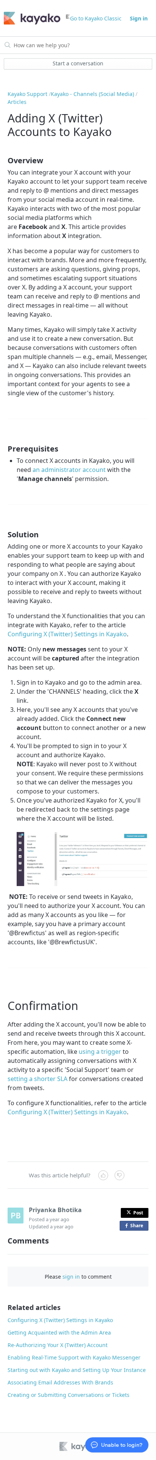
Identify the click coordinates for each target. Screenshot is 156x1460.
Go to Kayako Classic (96, 18)
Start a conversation (78, 63)
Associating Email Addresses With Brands (60, 1382)
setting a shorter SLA (37, 1079)
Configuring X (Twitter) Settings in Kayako (67, 634)
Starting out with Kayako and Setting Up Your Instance (77, 1369)
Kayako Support (27, 93)
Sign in (139, 18)
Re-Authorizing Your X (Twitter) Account (58, 1345)
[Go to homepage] (32, 18)
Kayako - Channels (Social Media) (92, 93)
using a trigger (100, 1051)
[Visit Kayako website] (80, 1446)
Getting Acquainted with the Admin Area (59, 1332)
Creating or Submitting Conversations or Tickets (68, 1394)
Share (138, 1226)
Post (138, 1212)
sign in (71, 1276)
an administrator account (69, 470)
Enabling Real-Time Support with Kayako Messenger (74, 1357)
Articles (17, 101)
